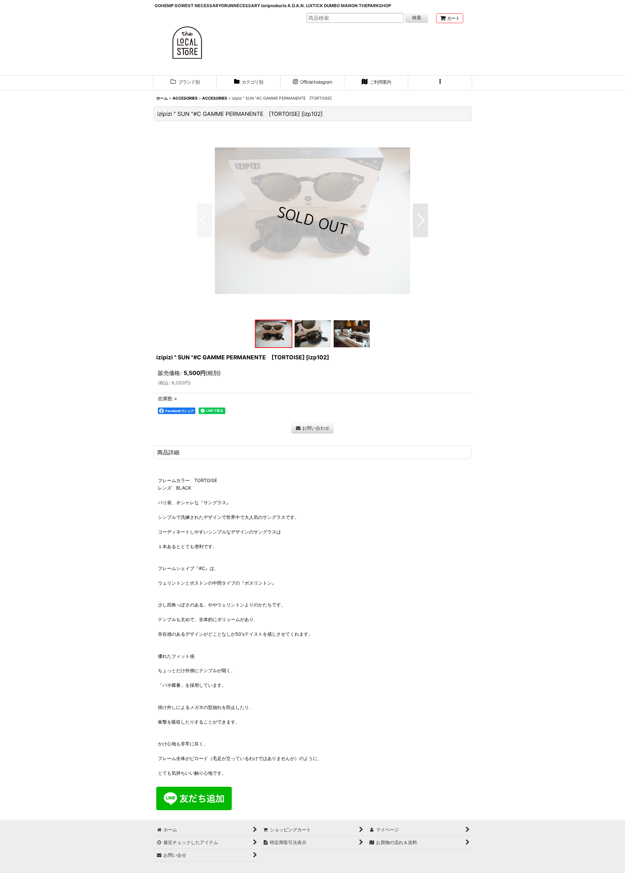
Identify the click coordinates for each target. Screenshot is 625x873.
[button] (440, 83)
